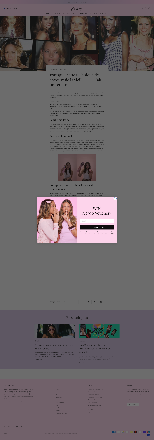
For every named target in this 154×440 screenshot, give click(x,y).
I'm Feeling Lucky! (97, 227)
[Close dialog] (115, 198)
